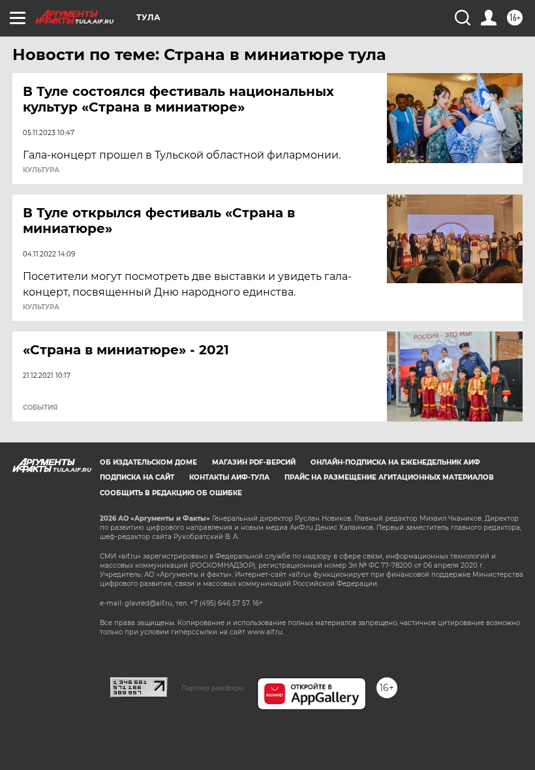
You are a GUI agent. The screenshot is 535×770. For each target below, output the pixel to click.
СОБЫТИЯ (40, 408)
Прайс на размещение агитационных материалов (389, 477)
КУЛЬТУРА (41, 170)
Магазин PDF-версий (254, 462)
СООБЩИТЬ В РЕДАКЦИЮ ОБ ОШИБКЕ (171, 493)
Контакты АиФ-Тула (229, 477)
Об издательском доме (148, 462)
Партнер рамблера (212, 688)
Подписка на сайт (137, 477)
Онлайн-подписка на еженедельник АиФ (395, 462)
